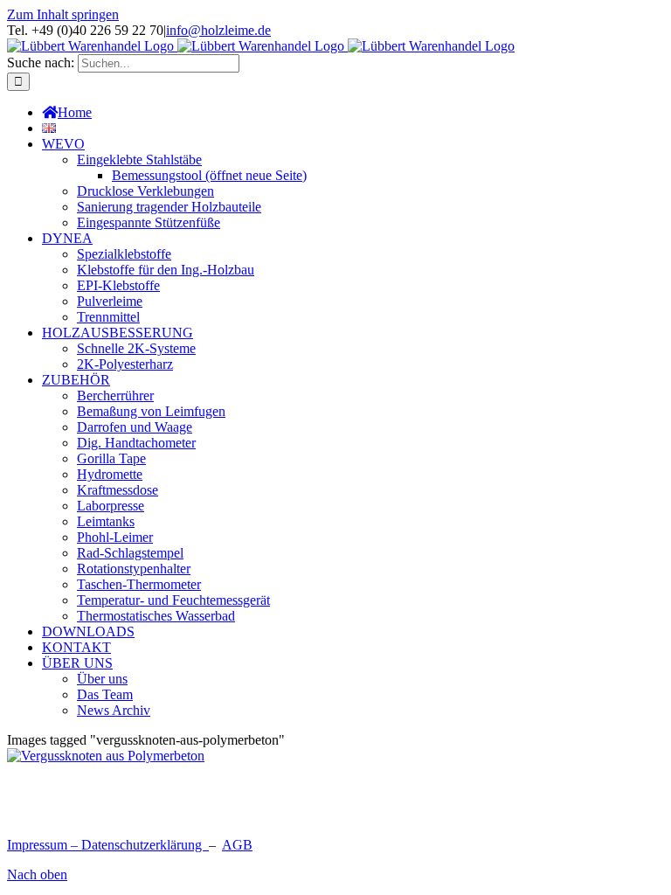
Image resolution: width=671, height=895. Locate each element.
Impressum (37, 844)
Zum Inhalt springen (63, 14)
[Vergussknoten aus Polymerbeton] (105, 755)
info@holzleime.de (218, 30)
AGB (237, 844)
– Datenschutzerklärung (138, 844)
